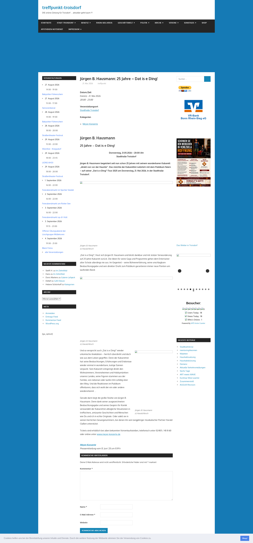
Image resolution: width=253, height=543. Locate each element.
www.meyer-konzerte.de (108, 434)
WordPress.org (52, 323)
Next (207, 271)
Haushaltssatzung (188, 357)
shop (204, 23)
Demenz (183, 364)
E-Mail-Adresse (87, 514)
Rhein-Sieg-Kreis (104, 23)
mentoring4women (188, 350)
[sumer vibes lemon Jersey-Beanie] (194, 271)
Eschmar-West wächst (189, 378)
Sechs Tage (185, 371)
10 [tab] (205, 289)
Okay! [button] (244, 538)
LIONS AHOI (47, 162)
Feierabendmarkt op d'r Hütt (54, 217)
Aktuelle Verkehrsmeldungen (192, 367)
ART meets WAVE (188, 374)
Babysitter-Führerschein (52, 94)
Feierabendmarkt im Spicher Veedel (58, 190)
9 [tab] (202, 289)
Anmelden (50, 313)
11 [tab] (208, 289)
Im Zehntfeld (61, 270)
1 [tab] (178, 289)
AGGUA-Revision (187, 385)
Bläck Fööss (47, 248)
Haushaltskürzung (188, 360)
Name (83, 507)
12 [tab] (193, 290)
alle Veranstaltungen (54, 252)
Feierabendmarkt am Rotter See (56, 203)
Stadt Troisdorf (65, 23)
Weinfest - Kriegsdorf (51, 149)
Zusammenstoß (187, 381)
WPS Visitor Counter (198, 323)
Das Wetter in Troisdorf (187, 245)
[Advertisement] (126, 52)
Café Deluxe (59, 281)
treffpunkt (102, 83)
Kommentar (86, 468)
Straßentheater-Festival (52, 135)
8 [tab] (199, 289)
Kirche (158, 23)
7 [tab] (196, 289)
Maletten (184, 353)
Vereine (173, 23)
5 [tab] (190, 289)
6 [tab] (193, 289)
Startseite (46, 23)
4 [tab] (187, 289)
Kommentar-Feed (53, 320)
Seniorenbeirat (48, 108)
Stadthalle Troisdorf (89, 110)
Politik (143, 23)
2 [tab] (181, 289)
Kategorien (69, 284)
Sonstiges (189, 23)
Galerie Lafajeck (68, 277)
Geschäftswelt (125, 23)
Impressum (74, 29)
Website (83, 522)
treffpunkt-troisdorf (61, 7)
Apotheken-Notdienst (52, 29)
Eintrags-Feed (52, 316)
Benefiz (85, 23)
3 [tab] (184, 289)
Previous (179, 271)
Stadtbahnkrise (186, 347)
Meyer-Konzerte (90, 124)
